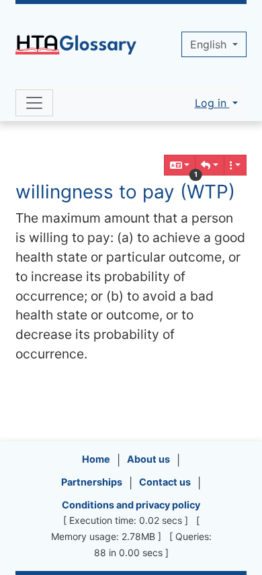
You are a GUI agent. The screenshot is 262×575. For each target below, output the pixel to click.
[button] (209, 165)
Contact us (165, 482)
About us (148, 459)
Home (96, 459)
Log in (212, 103)
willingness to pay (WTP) (125, 191)
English (210, 44)
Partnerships (91, 482)
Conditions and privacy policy (131, 504)
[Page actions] (235, 165)
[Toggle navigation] (34, 102)
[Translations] (180, 165)
